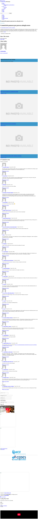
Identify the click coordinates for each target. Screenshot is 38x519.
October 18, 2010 (3, 125)
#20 (2, 326)
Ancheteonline (3, 27)
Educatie (5, 7)
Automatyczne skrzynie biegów (8, 260)
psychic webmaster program (8, 317)
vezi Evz (4, 31)
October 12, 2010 (8, 27)
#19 (2, 317)
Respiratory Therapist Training (8, 192)
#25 (2, 369)
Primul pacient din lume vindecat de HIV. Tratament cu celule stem (10, 155)
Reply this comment (6, 171)
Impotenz (5, 243)
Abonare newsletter (5, 18)
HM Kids (4, 184)
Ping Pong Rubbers (7, 268)
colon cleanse (6, 276)
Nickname (2, 395)
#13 (2, 268)
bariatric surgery (6, 377)
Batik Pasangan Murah (7, 218)
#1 (2, 167)
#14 (2, 276)
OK (1, 502)
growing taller (5, 202)
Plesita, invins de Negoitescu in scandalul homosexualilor (9, 91)
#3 (2, 184)
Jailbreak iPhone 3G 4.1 (7, 343)
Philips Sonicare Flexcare (7, 210)
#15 (2, 284)
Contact (3, 16)
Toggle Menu (3, 0)
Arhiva (3, 17)
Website (1, 398)
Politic (3, 3)
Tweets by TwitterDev (3, 505)
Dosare (3, 10)
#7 (2, 218)
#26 (2, 377)
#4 (2, 192)
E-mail (1, 397)
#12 (2, 260)
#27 (2, 386)
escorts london (5, 251)
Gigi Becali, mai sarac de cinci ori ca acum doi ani (8, 123)
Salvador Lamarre (6, 167)
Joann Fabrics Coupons (7, 326)
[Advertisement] (17, 56)
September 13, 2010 (3, 93)
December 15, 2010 (3, 157)
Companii (9, 4)
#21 (2, 335)
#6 (2, 210)
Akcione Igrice (6, 369)
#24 (2, 361)
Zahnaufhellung (6, 335)
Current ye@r (2, 402)
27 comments (13, 27)
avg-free (5, 284)
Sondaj (3, 19)
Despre (3, 15)
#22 (2, 343)
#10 (2, 243)
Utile (5, 8)
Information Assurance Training (9, 386)
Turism (5, 5)
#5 (2, 202)
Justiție (3, 11)
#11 (2, 251)
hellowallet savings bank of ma (8, 361)
